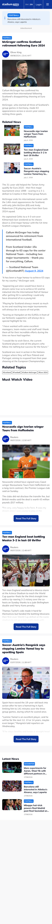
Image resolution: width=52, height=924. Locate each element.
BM (26, 4)
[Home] (10, 4)
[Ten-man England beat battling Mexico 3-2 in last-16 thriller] (12, 149)
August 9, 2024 (34, 270)
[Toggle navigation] (47, 4)
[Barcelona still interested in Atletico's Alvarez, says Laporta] (12, 786)
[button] (4, 16)
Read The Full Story (26, 518)
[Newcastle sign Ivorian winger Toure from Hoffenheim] (12, 130)
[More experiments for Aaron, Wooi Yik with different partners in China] (12, 767)
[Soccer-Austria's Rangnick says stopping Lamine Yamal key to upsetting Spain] (12, 167)
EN (31, 4)
